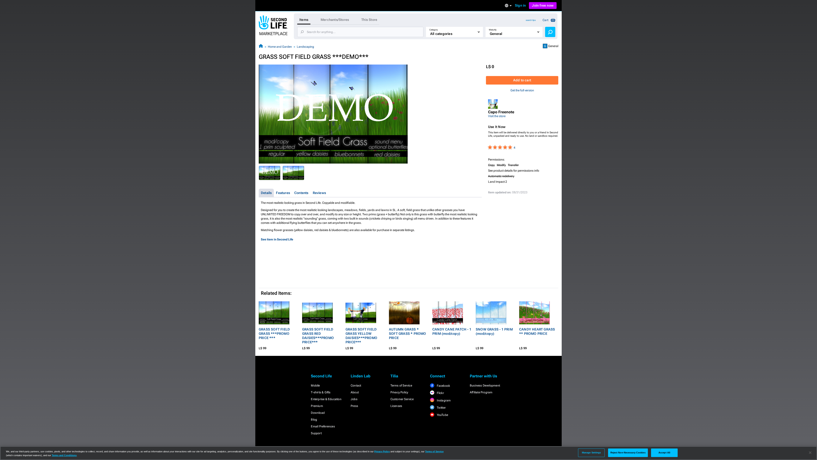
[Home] (261, 46)
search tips (531, 20)
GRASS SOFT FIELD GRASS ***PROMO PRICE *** (274, 333)
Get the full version (522, 90)
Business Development (485, 385)
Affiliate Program (481, 392)
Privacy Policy (399, 392)
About (355, 392)
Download (318, 412)
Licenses (396, 406)
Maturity (493, 30)
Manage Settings (591, 452)
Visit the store (497, 116)
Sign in (520, 5)
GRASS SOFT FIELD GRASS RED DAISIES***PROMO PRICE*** (318, 335)
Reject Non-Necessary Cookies (628, 452)
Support (316, 433)
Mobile (315, 385)
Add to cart (522, 80)
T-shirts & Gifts (320, 392)
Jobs (354, 399)
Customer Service (402, 399)
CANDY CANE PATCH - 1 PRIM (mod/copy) (451, 331)
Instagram (443, 400)
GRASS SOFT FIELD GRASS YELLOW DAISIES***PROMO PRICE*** (361, 335)
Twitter (441, 407)
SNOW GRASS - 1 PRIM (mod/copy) (494, 331)
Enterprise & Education (326, 399)
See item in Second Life (277, 239)
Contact (356, 385)
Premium (317, 406)
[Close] (810, 452)
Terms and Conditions (64, 455)
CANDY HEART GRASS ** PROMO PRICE (537, 331)
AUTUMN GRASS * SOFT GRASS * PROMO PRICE (407, 333)
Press (354, 406)
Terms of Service (401, 385)
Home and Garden (280, 46)
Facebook (443, 385)
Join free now (543, 5)
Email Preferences (323, 426)
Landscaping (305, 46)
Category (433, 30)
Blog (314, 419)
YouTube (442, 415)
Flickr (440, 393)
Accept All (664, 452)
